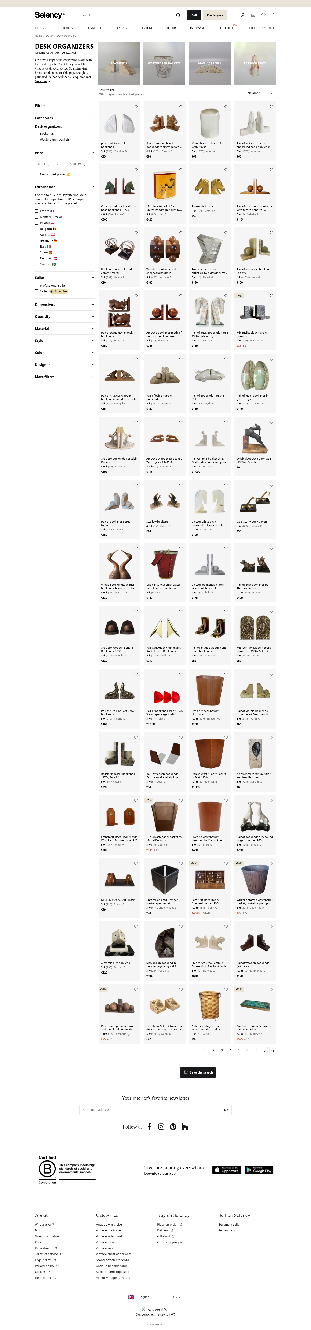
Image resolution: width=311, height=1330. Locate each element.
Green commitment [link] (48, 1236)
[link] (50, 15)
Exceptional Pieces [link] (262, 28)
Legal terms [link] (46, 1260)
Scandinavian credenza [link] (112, 1260)
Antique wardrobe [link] (109, 1224)
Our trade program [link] (170, 1242)
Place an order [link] (170, 1224)
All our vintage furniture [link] (113, 1278)
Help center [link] (45, 1278)
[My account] (243, 15)
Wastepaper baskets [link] (164, 63)
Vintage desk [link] (105, 1242)
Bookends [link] (119, 63)
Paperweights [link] (255, 63)
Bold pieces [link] (227, 27)
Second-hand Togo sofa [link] (112, 1272)
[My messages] (253, 15)
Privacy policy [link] (47, 1266)
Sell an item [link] (226, 1230)
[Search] (179, 15)
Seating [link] (121, 28)
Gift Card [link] (166, 1236)
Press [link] (39, 1242)
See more (41, 81)
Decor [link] (171, 28)
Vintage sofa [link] (105, 1248)
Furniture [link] (94, 28)
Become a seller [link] (229, 1224)
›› (272, 1050)
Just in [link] (39, 28)
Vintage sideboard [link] (109, 1236)
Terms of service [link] (49, 1254)
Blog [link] (38, 1230)
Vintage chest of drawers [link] (113, 1254)
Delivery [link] (165, 1230)
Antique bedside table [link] (112, 1266)
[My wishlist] (263, 15)
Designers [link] (65, 28)
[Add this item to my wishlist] (136, 107)
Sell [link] (194, 15)
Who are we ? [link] (44, 1224)
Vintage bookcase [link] (108, 1230)
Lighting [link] (146, 28)
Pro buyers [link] (215, 15)
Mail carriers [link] (209, 63)
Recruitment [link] (46, 1248)
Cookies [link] (43, 1272)
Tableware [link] (197, 28)
